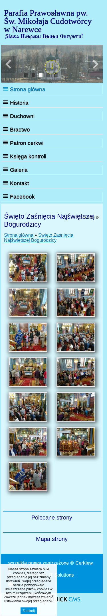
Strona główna (27, 89)
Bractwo (20, 129)
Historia (19, 103)
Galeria (19, 170)
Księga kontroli (28, 156)
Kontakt (19, 183)
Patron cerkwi (26, 143)
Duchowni (22, 116)
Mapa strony (52, 539)
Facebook (22, 197)
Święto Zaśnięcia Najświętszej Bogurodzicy (38, 238)
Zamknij (29, 611)
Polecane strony (51, 517)
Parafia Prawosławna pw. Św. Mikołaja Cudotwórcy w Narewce (48, 21)
